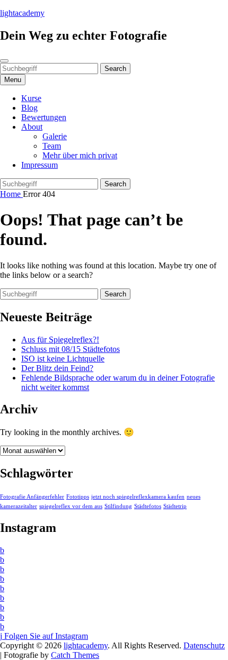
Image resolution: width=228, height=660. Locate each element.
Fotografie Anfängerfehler (32, 497)
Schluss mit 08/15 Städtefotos (70, 349)
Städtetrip (175, 506)
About (31, 126)
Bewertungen (43, 117)
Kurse (31, 98)
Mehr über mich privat (79, 155)
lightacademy (22, 12)
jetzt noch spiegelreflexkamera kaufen (138, 497)
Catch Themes (75, 654)
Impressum (39, 164)
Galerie (54, 136)
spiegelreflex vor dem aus (70, 506)
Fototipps (77, 497)
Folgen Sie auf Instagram (45, 635)
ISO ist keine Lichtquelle (62, 358)
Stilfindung (118, 506)
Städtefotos (147, 506)
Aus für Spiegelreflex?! (60, 339)
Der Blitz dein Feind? (57, 368)
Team (51, 145)
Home (11, 193)
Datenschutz (204, 645)
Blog (29, 107)
